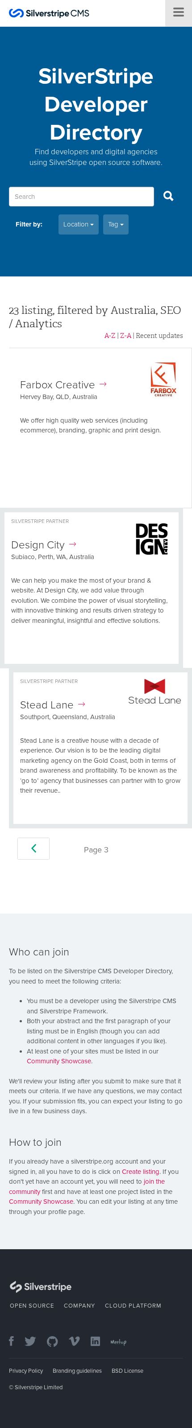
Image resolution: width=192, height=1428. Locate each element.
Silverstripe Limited (39, 1387)
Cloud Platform (133, 1305)
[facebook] (16, 1342)
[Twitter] (35, 1342)
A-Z (110, 335)
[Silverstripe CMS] (49, 14)
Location (76, 224)
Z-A (125, 335)
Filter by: (29, 224)
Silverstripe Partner (40, 521)
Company (79, 1305)
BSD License (127, 1371)
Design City (38, 545)
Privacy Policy (26, 1371)
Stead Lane (47, 705)
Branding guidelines (77, 1371)
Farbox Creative (57, 385)
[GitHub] (57, 1342)
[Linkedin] (100, 1342)
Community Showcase (59, 1061)
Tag (114, 224)
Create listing (140, 1172)
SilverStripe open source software (105, 162)
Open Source (32, 1305)
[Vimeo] (79, 1342)
